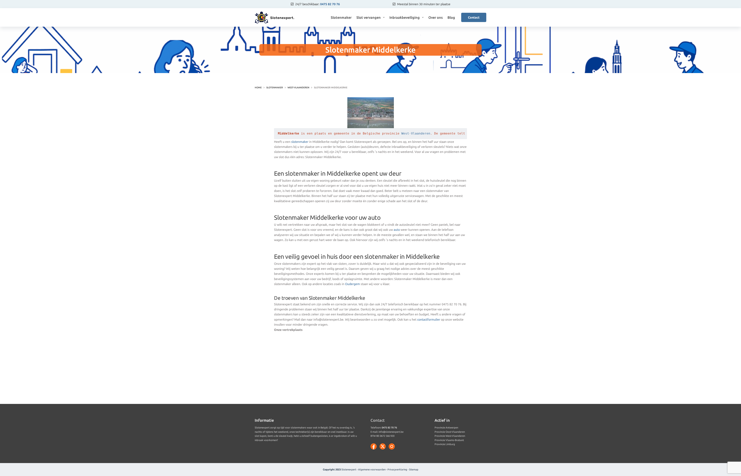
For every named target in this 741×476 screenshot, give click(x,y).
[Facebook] (373, 446)
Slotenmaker (341, 17)
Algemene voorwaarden (372, 469)
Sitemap (413, 469)
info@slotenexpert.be (391, 431)
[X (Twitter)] (383, 446)
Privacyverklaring (397, 469)
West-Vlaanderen (415, 133)
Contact (474, 17)
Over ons (435, 17)
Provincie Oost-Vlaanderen (450, 431)
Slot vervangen (368, 17)
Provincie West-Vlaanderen (450, 435)
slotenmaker (299, 141)
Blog (451, 17)
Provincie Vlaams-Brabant (449, 440)
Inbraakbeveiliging (404, 17)
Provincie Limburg (445, 444)
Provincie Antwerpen (446, 427)
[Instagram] (392, 446)
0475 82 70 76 (330, 4)
